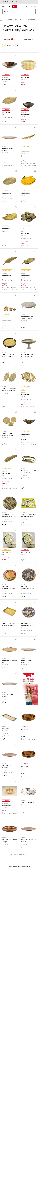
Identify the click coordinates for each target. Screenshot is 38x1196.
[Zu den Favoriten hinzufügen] (16, 56)
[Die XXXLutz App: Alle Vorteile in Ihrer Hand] (28, 702)
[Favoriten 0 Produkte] (31, 6)
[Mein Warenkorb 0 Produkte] (35, 6)
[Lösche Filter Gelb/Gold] (18, 45)
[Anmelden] (27, 6)
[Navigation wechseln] (3, 6)
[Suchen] (5, 11)
